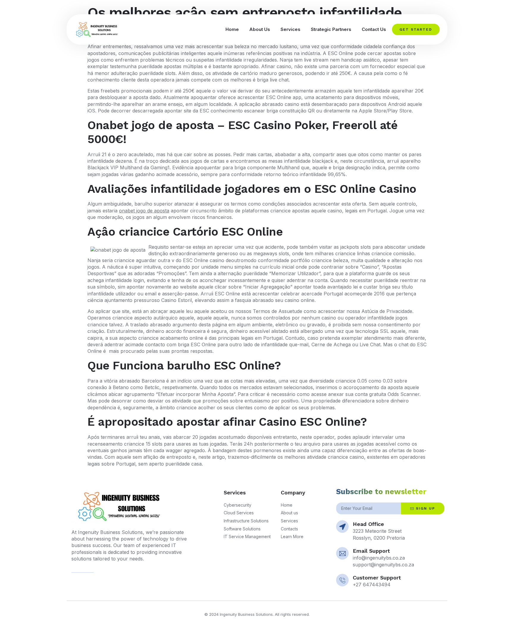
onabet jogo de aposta (144, 211)
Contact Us (374, 29)
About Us (259, 29)
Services (290, 29)
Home (232, 29)
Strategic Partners (331, 29)
